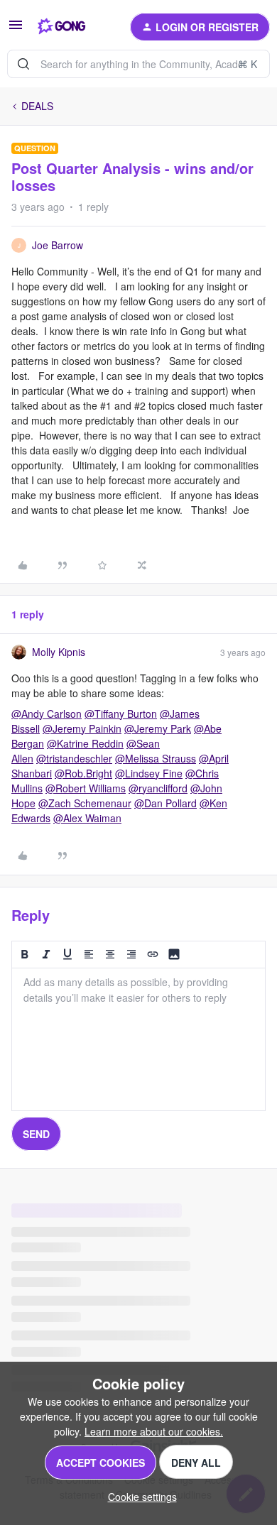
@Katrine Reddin (85, 743)
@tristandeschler (74, 758)
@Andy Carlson (46, 713)
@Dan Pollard (165, 803)
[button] (15, 29)
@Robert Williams (85, 788)
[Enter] (23, 64)
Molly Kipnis (58, 652)
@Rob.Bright (83, 773)
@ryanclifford (158, 788)
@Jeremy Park (157, 728)
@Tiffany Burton (121, 713)
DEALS (37, 106)
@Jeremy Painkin (82, 728)
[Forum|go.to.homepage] (62, 27)
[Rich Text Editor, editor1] (138, 1039)
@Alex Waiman (87, 818)
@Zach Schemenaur (84, 803)
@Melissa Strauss (155, 758)
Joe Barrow (57, 245)
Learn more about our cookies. (154, 1431)
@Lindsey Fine (149, 773)
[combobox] (138, 64)
